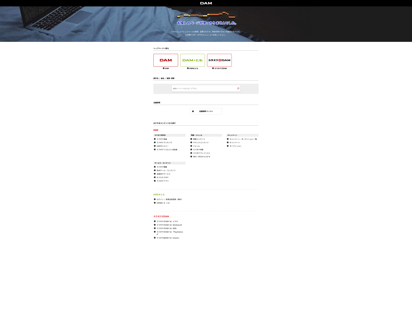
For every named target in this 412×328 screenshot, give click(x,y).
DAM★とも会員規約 (204, 297)
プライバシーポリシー (190, 301)
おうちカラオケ (163, 177)
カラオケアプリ (163, 181)
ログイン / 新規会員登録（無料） (170, 199)
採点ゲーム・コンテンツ (166, 170)
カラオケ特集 (198, 149)
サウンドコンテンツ (201, 142)
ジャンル (196, 146)
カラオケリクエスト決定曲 (167, 149)
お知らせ (247, 262)
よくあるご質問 (249, 264)
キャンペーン (235, 142)
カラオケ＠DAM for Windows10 (169, 225)
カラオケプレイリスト (201, 153)
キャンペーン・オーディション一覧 (243, 139)
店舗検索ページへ (206, 111)
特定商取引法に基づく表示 (174, 301)
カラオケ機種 (162, 167)
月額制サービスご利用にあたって (221, 297)
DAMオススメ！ (163, 146)
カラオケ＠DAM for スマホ (167, 221)
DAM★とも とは (163, 203)
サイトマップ (190, 293)
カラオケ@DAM (223, 293)
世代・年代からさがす (201, 157)
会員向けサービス (163, 174)
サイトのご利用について (190, 297)
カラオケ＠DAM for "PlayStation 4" (170, 233)
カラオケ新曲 (162, 139)
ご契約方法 (224, 301)
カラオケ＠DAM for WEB (166, 228)
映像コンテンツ (199, 139)
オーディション (236, 146)
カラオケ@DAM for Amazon (168, 238)
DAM (207, 293)
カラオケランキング (164, 142)
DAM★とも (252, 255)
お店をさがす (238, 255)
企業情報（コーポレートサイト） (238, 301)
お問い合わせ (199, 293)
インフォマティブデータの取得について (208, 301)
